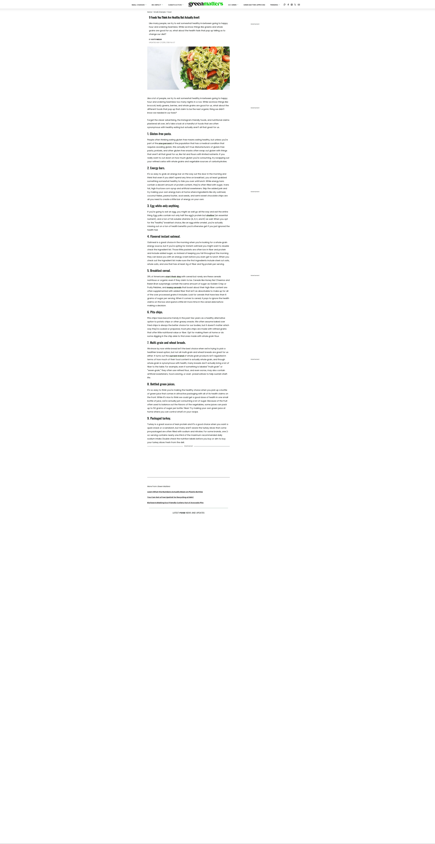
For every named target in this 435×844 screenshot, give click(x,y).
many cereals (174, 287)
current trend (176, 355)
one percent (165, 143)
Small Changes (160, 12)
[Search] (285, 4)
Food (169, 12)
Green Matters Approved (254, 5)
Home (149, 12)
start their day (173, 276)
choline (210, 215)
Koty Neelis (156, 39)
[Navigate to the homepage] (206, 4)
